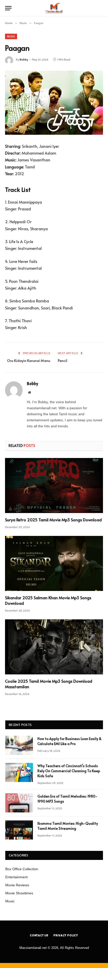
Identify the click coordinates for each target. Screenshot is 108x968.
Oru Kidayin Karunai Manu (28, 360)
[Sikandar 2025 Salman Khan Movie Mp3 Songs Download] (54, 563)
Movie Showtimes (19, 893)
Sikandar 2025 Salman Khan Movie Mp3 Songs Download (48, 600)
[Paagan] (54, 103)
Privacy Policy (65, 935)
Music (11, 36)
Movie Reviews (17, 885)
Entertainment (16, 877)
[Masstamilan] (54, 8)
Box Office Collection (21, 869)
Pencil (62, 360)
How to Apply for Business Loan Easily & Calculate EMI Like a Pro (69, 741)
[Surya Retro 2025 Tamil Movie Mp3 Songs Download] (54, 485)
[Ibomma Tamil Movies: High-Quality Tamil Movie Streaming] (19, 830)
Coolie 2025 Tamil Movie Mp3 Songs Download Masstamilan (48, 683)
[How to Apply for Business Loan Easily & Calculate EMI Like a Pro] (19, 745)
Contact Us (39, 935)
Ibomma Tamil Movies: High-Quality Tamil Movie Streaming (67, 826)
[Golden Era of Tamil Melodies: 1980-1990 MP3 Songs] (19, 802)
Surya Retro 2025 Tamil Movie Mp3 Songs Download (53, 519)
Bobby (24, 60)
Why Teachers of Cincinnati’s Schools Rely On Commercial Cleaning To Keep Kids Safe (68, 770)
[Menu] (8, 8)
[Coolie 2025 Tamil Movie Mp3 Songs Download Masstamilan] (54, 646)
